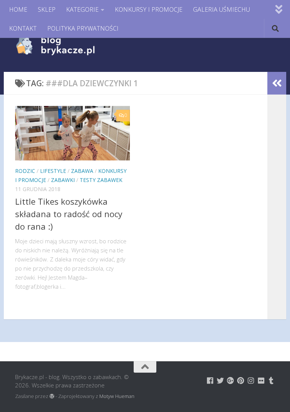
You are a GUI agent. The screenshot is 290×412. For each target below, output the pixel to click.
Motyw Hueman (116, 396)
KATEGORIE (82, 9)
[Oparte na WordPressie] (51, 396)
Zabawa (82, 170)
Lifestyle (53, 170)
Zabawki (63, 179)
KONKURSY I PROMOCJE (148, 9)
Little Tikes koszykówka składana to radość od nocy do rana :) (68, 214)
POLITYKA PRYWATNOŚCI (83, 28)
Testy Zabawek (101, 179)
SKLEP (47, 9)
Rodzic (25, 170)
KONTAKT (23, 28)
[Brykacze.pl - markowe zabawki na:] (210, 380)
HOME (18, 9)
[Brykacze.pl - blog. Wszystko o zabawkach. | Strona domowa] (72, 45)
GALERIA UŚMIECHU (221, 9)
